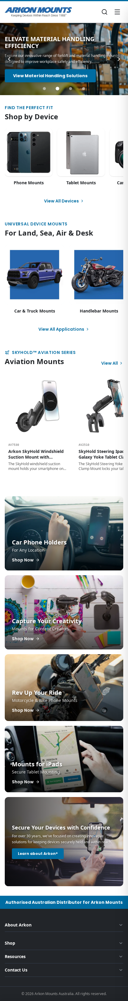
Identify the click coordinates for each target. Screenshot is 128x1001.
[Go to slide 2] (57, 88)
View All (109, 363)
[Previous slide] (9, 59)
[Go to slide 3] (70, 88)
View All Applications (61, 329)
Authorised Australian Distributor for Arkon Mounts (64, 902)
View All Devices (61, 201)
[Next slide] (118, 59)
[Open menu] (117, 12)
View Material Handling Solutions (50, 76)
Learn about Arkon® (38, 853)
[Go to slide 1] (44, 88)
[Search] (104, 12)
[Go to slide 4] (83, 88)
